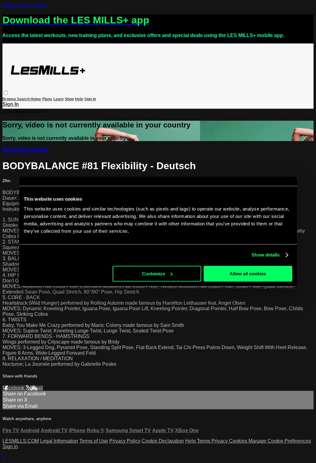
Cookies (238, 441)
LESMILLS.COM (20, 441)
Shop (69, 99)
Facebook (14, 387)
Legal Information (59, 441)
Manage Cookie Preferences (279, 441)
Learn (58, 99)
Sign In (10, 104)
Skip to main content (24, 5)
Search (24, 99)
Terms (204, 441)
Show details (266, 254)
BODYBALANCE (25, 150)
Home (36, 99)
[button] (6, 93)
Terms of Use (93, 441)
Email (36, 387)
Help (79, 99)
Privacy (220, 441)
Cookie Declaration (163, 441)
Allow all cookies (248, 273)
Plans (47, 99)
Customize (153, 273)
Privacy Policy (124, 441)
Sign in (90, 99)
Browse (9, 99)
